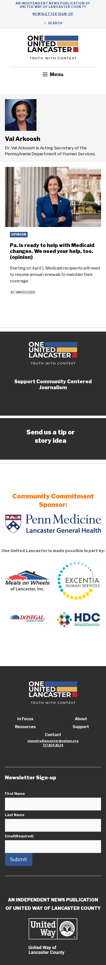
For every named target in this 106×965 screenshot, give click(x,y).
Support (81, 726)
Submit (18, 859)
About (81, 719)
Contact (53, 734)
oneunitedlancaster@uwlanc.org (53, 741)
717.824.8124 (53, 745)
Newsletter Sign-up (53, 14)
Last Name (14, 815)
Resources (25, 726)
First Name (15, 793)
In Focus (25, 719)
